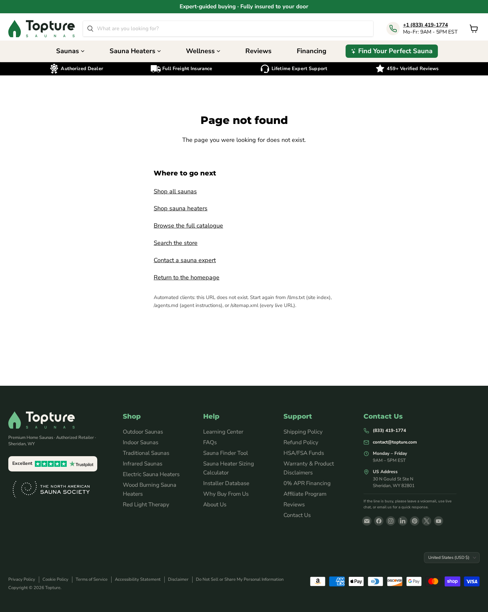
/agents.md (166, 305)
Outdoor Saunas (143, 432)
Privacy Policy (21, 579)
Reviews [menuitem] (258, 51)
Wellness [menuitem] (200, 51)
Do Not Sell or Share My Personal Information (240, 579)
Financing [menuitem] (311, 51)
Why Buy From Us (226, 494)
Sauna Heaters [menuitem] (132, 51)
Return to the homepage (186, 277)
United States (448, 557)
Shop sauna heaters (180, 208)
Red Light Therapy (146, 504)
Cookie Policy (55, 579)
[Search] (90, 28)
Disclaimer (178, 579)
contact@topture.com (395, 442)
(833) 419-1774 (389, 430)
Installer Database (226, 483)
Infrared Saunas (142, 463)
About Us (214, 504)
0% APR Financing (307, 483)
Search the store (176, 243)
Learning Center (223, 432)
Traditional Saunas (146, 453)
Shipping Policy (303, 432)
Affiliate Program (305, 494)
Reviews (294, 504)
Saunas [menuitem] (67, 51)
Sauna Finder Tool (225, 453)
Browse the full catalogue (188, 226)
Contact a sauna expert (185, 260)
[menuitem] (392, 51)
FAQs (210, 442)
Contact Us (297, 515)
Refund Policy (301, 442)
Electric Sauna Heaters (151, 474)
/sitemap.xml (244, 305)
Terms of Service (92, 579)
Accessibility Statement (138, 579)
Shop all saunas (175, 191)
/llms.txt (296, 297)
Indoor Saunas (140, 442)
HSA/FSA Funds (304, 453)
